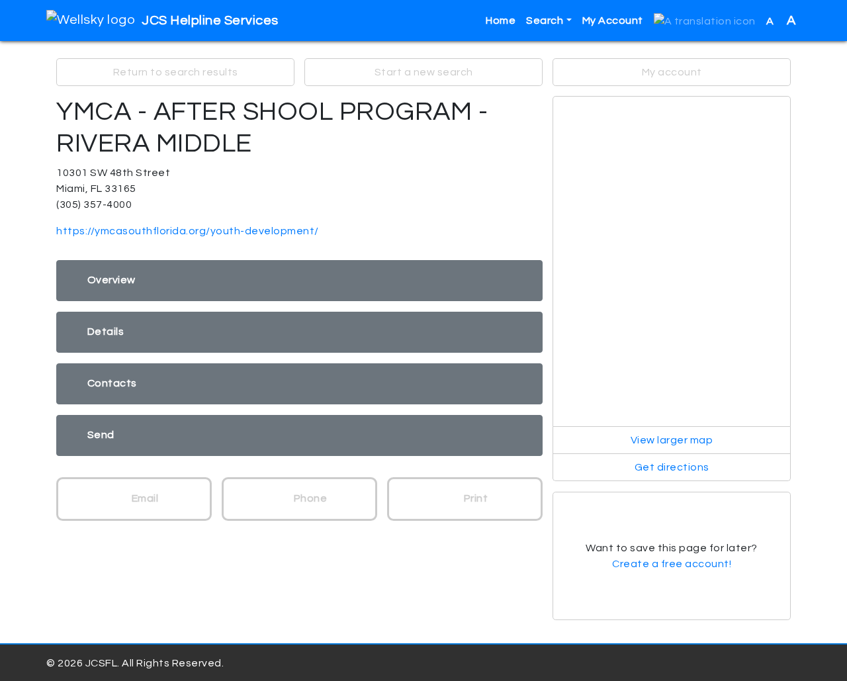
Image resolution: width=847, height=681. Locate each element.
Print (474, 498)
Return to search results (175, 72)
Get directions (672, 467)
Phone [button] (309, 498)
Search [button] (544, 20)
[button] (704, 20)
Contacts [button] (112, 383)
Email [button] (143, 498)
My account (672, 72)
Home (500, 20)
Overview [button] (111, 280)
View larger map (672, 440)
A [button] (781, 20)
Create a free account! (671, 564)
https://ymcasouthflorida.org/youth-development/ (187, 231)
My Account (612, 20)
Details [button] (105, 331)
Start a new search (424, 72)
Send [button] (100, 435)
